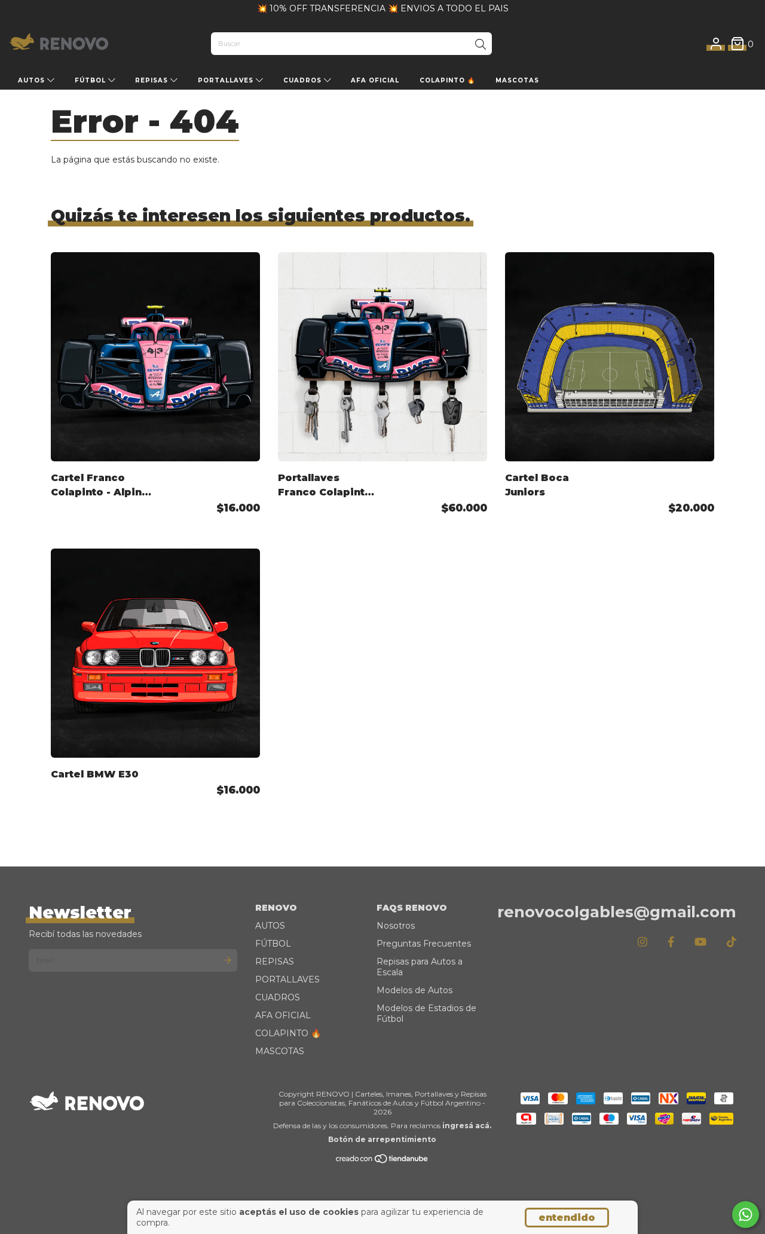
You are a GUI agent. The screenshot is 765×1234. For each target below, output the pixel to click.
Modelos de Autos (414, 990)
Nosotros (396, 925)
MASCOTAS (517, 80)
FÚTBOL (91, 80)
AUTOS (32, 80)
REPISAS (152, 80)
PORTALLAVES (227, 80)
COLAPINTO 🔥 (447, 80)
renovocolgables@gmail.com (616, 911)
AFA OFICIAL (375, 80)
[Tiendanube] (382, 1160)
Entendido (566, 1217)
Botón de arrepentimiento (382, 1139)
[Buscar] (480, 44)
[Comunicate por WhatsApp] (745, 1214)
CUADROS (303, 80)
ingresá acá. (466, 1125)
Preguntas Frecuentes (424, 943)
